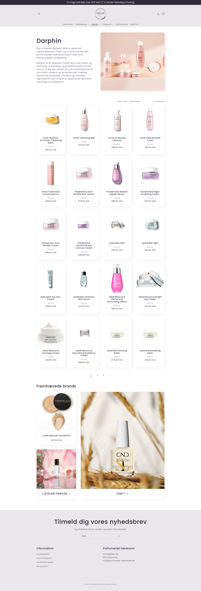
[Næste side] (109, 375)
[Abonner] (118, 536)
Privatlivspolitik (43, 554)
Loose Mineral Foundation (56, 435)
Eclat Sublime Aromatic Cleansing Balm (51, 140)
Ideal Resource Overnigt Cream (51, 351)
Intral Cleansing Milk (84, 138)
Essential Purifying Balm (117, 351)
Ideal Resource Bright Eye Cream (150, 298)
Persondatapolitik (44, 558)
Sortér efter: (122, 101)
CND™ (121, 493)
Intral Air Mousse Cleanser (117, 139)
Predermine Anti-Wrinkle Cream (51, 244)
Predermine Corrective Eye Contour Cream (83, 245)
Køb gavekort (42, 566)
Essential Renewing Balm (150, 351)
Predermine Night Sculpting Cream (150, 193)
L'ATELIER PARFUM (54, 493)
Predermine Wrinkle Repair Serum (117, 193)
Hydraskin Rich (117, 243)
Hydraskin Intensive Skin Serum (83, 298)
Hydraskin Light (150, 243)
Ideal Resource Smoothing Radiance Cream (83, 353)
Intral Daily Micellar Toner (150, 139)
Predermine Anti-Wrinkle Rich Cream (83, 193)
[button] (39, 13)
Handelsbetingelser (45, 562)
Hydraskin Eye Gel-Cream (51, 298)
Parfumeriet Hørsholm (97, 584)
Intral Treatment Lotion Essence (51, 193)
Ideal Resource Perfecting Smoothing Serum (117, 299)
